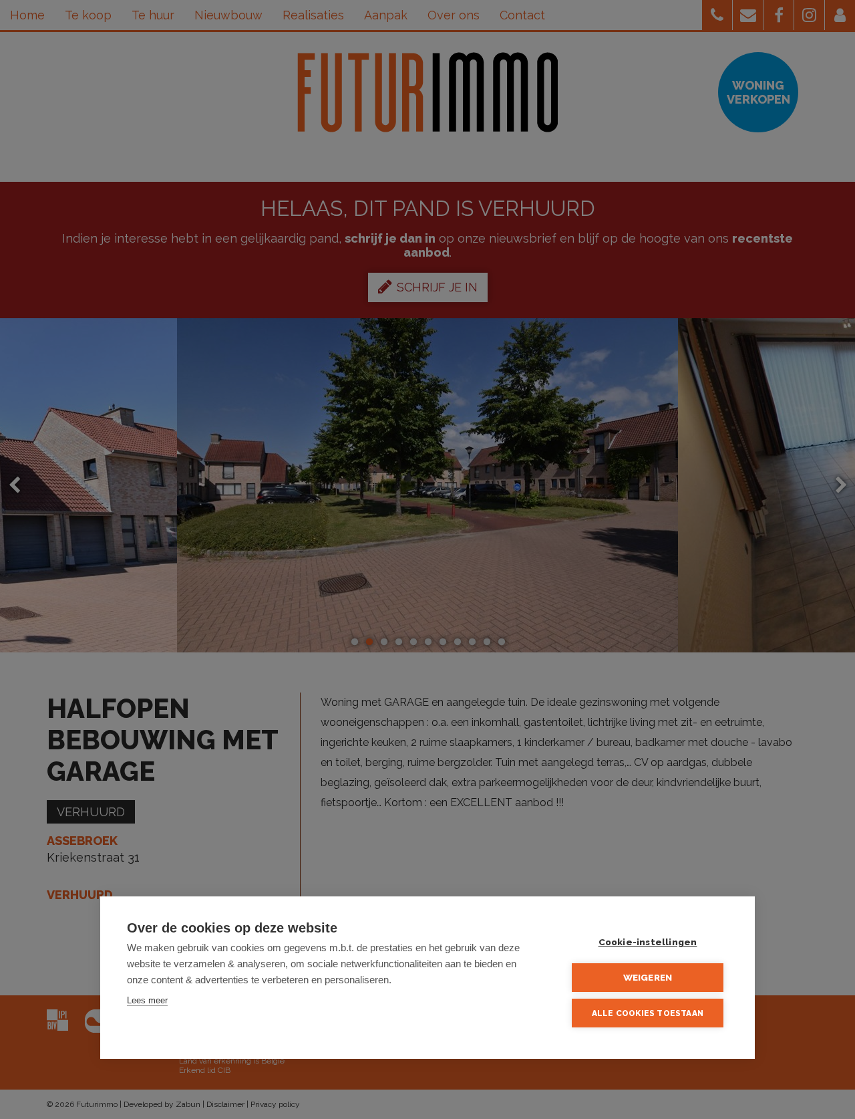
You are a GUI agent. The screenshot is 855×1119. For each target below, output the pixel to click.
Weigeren (648, 977)
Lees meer (147, 1000)
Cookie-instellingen (647, 942)
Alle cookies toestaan (647, 1013)
